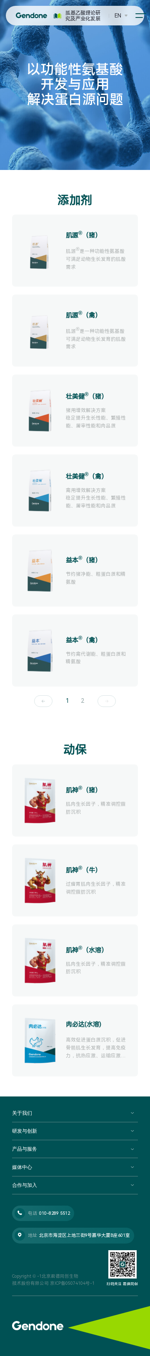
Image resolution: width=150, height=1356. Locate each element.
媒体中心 (22, 1167)
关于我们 (22, 1113)
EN (118, 15)
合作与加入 (24, 1185)
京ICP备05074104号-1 (72, 1283)
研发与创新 (24, 1131)
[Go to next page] (106, 701)
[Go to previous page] (43, 701)
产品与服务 (24, 1148)
